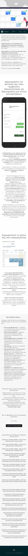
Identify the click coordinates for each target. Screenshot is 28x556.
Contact (20, 31)
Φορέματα (18, 553)
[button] (14, 52)
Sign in (24, 31)
